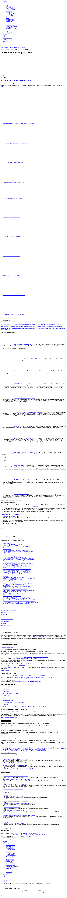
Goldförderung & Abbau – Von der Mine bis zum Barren (15, 567)
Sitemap (2, 607)
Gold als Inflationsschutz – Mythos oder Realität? (13, 564)
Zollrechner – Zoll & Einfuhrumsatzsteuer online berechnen (15, 594)
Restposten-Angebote (10, 25)
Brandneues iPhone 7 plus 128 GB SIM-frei (13, 789)
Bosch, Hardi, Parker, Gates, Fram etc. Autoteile (17, 80)
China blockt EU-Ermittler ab (9, 516)
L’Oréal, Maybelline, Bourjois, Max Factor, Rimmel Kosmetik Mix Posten (19, 768)
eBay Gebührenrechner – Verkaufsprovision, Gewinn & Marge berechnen (18, 559)
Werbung (5, 592)
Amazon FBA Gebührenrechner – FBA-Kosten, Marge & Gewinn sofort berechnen (20, 546)
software (36, 328)
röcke (10, 328)
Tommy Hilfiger (52, 328)
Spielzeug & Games (10, 19)
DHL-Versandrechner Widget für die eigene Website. (14, 556)
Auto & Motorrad (9, 4)
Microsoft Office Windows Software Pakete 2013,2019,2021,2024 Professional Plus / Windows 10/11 (24, 749)
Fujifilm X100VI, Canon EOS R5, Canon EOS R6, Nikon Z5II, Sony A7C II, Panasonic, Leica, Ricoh (24, 706)
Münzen (7, 18)
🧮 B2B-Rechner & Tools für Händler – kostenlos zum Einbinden (17, 598)
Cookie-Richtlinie (6, 552)
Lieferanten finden (4, 627)
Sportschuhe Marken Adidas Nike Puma (12, 800)
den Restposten (22, 665)
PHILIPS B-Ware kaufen (19, 383)
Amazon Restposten (5, 621)
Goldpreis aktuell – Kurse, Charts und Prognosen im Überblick (16, 570)
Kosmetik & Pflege (10, 14)
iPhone (62, 324)
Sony (43, 328)
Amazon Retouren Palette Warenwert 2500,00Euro (14, 810)
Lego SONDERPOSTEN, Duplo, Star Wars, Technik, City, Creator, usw (29, 412)
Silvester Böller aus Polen (17, 658)
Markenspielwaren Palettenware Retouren (22, 370)
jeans (4, 326)
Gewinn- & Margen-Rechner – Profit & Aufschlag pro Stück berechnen (18, 563)
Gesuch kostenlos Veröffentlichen (10, 562)
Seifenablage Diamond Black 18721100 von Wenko (14, 698)
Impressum (5, 576)
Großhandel (27, 660)
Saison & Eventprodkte (10, 29)
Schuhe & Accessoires (10, 20)
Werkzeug (8, 329)
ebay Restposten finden (5, 616)
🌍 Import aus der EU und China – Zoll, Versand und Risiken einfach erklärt (19, 601)
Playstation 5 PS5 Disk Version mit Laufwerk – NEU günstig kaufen (18, 762)
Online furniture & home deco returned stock (23, 426)
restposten (4, 328)
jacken (2, 326)
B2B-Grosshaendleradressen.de (8, 717)
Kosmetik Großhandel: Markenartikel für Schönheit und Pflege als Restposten (20, 815)
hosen (53, 324)
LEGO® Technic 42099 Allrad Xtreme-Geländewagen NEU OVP (18, 827)
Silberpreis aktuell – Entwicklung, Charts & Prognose (14, 584)
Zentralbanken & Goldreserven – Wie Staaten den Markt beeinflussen (17, 593)
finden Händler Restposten (9, 667)
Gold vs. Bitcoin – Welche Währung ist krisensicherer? (14, 565)
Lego (28, 326)
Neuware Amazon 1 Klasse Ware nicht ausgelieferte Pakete (16, 803)
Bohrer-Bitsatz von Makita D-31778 (21, 494)
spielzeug (46, 328)
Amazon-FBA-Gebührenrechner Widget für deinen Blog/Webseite (17, 547)
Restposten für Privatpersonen (12, 26)
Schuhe (23, 328)
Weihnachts (27, 658)
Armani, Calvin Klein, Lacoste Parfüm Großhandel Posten (16, 823)
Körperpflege (12, 326)
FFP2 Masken (6, 689)
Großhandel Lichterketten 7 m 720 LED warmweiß (13, 702)
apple (12, 324)
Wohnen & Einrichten (10, 23)
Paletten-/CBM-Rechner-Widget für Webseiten (12, 579)
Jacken (25, 657)
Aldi (4, 35)
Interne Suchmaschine (5, 752)
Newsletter (5, 41)
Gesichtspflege (32, 324)
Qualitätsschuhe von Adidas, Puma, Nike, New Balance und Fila (28, 681)
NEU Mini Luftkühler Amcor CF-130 (11, 693)
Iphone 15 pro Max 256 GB (19, 465)
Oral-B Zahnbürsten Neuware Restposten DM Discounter (16, 759)
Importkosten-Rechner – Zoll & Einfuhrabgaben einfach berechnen (17, 574)
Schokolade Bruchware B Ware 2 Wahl (23, 678)
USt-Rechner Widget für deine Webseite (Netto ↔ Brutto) (15, 589)
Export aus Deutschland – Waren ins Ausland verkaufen (14, 560)
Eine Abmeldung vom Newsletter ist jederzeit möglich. (34, 892)
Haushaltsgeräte (49, 324)
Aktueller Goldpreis (5, 670)
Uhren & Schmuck (10, 22)
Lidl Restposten (4, 623)
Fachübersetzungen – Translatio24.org (8, 610)
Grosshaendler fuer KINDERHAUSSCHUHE (14, 796)
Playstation (54, 326)
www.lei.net (3, 612)
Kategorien (5, 2)
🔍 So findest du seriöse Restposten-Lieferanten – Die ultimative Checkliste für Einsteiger (21, 602)
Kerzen (7, 326)
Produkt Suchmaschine (5, 320)
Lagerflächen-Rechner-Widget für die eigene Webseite (14, 577)
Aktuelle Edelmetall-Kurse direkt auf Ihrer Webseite (14, 544)
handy (43, 324)
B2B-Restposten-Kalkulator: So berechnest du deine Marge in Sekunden (18, 551)
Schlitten (38, 657)
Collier (18, 324)
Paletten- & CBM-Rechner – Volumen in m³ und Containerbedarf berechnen (19, 578)
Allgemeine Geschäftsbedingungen (10, 545)
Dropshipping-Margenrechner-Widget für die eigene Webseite (16, 557)
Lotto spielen (3, 605)
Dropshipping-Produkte (11, 31)
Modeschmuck (38, 326)
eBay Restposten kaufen (11, 27)
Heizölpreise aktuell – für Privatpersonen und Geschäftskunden (16, 572)
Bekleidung (15, 324)
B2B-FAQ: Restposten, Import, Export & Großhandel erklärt (15, 550)
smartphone (31, 328)
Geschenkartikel (9, 11)
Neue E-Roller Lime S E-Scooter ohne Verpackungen (25, 479)
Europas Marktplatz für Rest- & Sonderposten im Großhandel (13, 47)
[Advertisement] (33, 64)
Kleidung (38, 636)
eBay (27, 667)
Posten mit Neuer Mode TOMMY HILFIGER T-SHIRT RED (17, 779)
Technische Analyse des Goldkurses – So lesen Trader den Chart (16, 586)
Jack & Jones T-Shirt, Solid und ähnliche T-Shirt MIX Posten (26, 358)
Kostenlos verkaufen (7, 38)
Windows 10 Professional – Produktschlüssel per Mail (15, 765)
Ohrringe (43, 326)
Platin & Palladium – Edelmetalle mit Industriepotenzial (14, 580)
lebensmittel (24, 326)
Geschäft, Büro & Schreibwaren (12, 9)
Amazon (5, 34)
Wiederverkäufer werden (6, 630)
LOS (14, 321)
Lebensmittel (32, 636)
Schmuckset (18, 328)
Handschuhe (29, 657)
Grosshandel (8, 33)
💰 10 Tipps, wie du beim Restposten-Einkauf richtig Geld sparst (16, 597)
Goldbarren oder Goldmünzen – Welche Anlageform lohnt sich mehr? (17, 566)
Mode (34, 326)
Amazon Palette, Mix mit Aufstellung (12, 807)
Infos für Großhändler (5, 625)
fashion (27, 324)
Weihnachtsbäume (44, 657)
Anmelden (5, 39)
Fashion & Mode (9, 7)
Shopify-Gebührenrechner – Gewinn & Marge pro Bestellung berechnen (18, 583)
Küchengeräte (18, 326)
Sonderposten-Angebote (11, 28)
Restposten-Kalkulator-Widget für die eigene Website (14, 582)
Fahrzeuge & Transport (10, 6)
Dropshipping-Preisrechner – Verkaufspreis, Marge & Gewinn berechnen (18, 558)
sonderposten (40, 328)
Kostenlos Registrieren (7, 40)
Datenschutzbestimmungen (8, 553)
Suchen (14, 754)
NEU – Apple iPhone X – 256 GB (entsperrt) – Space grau (26, 452)
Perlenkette (50, 326)
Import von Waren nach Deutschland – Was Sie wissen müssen (16, 573)
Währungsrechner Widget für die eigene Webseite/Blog (14, 591)
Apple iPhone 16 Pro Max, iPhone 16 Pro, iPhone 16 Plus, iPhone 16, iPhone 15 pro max (33, 677)
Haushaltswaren (9, 12)
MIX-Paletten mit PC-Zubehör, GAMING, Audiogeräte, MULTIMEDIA (30, 675)
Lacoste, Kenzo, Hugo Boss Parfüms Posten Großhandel (16, 819)
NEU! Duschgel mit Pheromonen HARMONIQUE (24, 344)
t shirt (57, 328)
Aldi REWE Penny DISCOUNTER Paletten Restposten (16, 776)
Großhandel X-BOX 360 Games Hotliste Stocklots (24, 438)
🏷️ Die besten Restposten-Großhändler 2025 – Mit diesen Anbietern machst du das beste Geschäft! (23, 599)
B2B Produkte (9, 32)
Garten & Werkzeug (10, 8)
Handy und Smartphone (11, 13)
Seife (26, 328)
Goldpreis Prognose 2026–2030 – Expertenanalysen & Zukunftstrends (17, 571)
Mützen (34, 657)
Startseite (5, 1)
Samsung (13, 328)
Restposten (42, 636)
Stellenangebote (6, 585)
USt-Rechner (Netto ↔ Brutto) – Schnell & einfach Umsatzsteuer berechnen (19, 587)
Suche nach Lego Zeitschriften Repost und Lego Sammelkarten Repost (17, 745)
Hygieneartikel (57, 324)
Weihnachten (3, 329)
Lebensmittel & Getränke (11, 15)
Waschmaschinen (62, 328)
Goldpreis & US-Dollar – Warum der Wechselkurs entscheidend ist (17, 569)
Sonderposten (10, 647)
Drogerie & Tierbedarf (10, 5)
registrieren (35, 506)
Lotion (31, 326)
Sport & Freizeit (9, 21)
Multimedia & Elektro (10, 16)
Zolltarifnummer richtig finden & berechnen (12, 596)
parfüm (46, 326)
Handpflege (38, 324)
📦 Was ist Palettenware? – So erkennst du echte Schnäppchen (16, 603)
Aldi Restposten (4, 614)
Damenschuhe (23, 324)
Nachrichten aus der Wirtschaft (10, 514)
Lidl (4, 36)
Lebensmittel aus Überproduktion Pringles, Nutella (24, 398)
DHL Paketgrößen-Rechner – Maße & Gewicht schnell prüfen (16, 554)
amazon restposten (7, 324)
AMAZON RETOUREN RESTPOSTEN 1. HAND (15, 784)
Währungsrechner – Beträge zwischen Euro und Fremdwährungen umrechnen (19, 590)
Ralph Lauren (59, 326)
